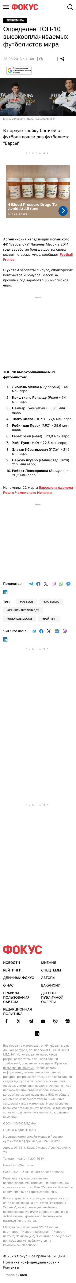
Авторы (48, 978)
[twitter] (19, 1021)
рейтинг (50, 618)
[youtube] (43, 1021)
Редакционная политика (17, 1011)
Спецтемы (51, 970)
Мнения (48, 962)
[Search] (70, 7)
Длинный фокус (18, 978)
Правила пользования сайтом (16, 997)
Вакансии (50, 985)
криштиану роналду (24, 610)
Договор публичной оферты (52, 997)
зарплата (52, 601)
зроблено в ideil (16, 1275)
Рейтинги (12, 970)
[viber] (55, 1021)
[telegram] (31, 1021)
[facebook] (6, 1021)
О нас (8, 985)
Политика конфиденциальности (30, 1262)
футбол (27, 601)
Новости (11, 962)
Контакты (11, 1267)
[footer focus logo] (22, 949)
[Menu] (6, 6)
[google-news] (67, 1021)
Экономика (15, 20)
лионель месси (20, 618)
